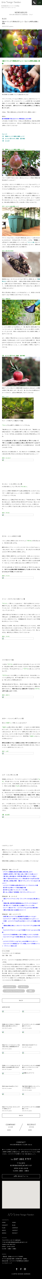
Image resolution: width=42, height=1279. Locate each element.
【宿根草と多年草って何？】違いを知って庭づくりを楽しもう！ (20, 874)
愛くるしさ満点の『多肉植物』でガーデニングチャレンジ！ (19, 892)
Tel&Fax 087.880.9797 (8, 1244)
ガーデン (23, 986)
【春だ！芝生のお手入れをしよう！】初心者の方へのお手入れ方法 (21, 878)
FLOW (3, 1227)
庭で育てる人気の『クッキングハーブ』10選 (15, 889)
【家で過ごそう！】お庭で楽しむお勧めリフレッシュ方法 (18, 905)
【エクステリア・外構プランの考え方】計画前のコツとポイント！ (21, 918)
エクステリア (9, 986)
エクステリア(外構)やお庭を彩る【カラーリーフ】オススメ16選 (20, 885)
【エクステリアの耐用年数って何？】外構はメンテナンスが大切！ (21, 934)
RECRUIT (15, 1233)
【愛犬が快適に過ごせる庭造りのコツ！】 (14, 910)
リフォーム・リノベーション (14, 990)
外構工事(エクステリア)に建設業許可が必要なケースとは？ (19, 916)
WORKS (4, 1233)
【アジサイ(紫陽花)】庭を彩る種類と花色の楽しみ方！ (18, 871)
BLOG (13, 1225)
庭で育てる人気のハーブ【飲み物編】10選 (14, 887)
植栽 (30, 990)
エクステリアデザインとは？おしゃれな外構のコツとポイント (20, 941)
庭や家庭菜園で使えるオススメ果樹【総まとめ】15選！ (17, 118)
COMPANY (15, 1227)
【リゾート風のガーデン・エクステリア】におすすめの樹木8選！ (21, 907)
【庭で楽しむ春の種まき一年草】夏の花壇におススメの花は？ (20, 876)
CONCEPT (5, 1225)
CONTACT (15, 1230)
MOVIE (4, 1230)
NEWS (14, 1222)
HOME (4, 1222)
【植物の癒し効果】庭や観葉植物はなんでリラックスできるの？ (20, 903)
